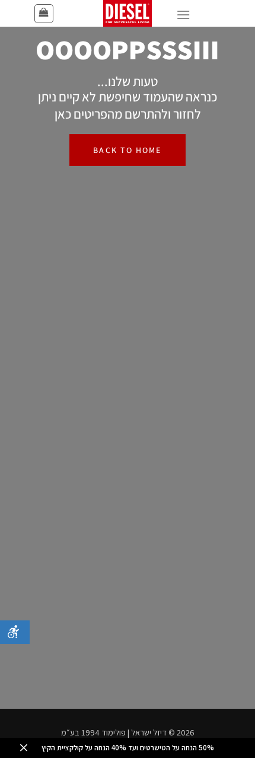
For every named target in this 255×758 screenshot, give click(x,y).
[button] (43, 13)
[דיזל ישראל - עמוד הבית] (127, 13)
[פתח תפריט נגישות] (15, 632)
